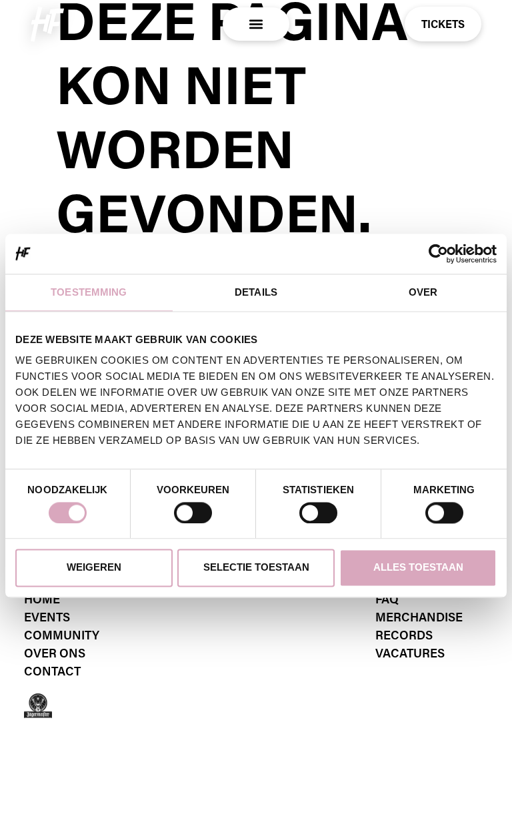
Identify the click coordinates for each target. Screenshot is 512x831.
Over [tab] (423, 292)
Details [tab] (256, 292)
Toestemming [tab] (89, 292)
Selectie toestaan (256, 567)
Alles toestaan (418, 567)
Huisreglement (308, 740)
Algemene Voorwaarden (168, 740)
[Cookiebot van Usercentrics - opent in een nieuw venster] (438, 254)
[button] (256, 24)
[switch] (193, 512)
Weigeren (94, 567)
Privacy (48, 740)
